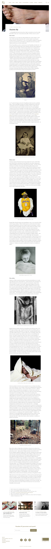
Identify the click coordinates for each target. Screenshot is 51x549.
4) (28, 175)
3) (35, 69)
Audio (20, 2)
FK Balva (31, 2)
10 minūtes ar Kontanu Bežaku (41, 512)
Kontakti (40, 2)
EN (48, 2)
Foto (13, 2)
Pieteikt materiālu (6, 541)
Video (17, 2)
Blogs (20, 27)
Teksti (10, 2)
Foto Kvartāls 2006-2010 (7, 538)
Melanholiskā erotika (23, 512)
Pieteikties (33, 530)
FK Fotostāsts (26, 2)
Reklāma (4, 539)
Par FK (3, 537)
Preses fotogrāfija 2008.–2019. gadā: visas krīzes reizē (8, 513)
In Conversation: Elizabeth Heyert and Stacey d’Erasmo (24, 492)
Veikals (35, 2)
